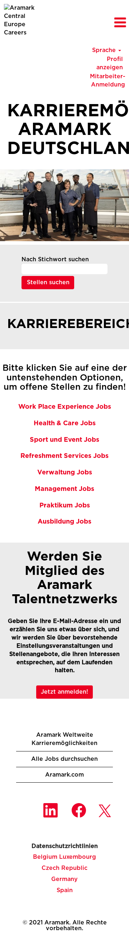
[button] (107, 23)
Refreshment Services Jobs (64, 456)
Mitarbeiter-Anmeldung (107, 81)
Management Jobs (64, 489)
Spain (65, 890)
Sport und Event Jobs (64, 440)
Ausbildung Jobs (64, 522)
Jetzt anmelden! (64, 692)
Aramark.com (64, 775)
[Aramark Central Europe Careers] (21, 20)
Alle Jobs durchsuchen (64, 759)
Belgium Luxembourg (64, 857)
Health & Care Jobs (65, 423)
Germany (64, 879)
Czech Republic (64, 868)
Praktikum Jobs (64, 505)
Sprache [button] (105, 50)
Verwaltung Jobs (64, 472)
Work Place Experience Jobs (64, 407)
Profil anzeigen (109, 63)
